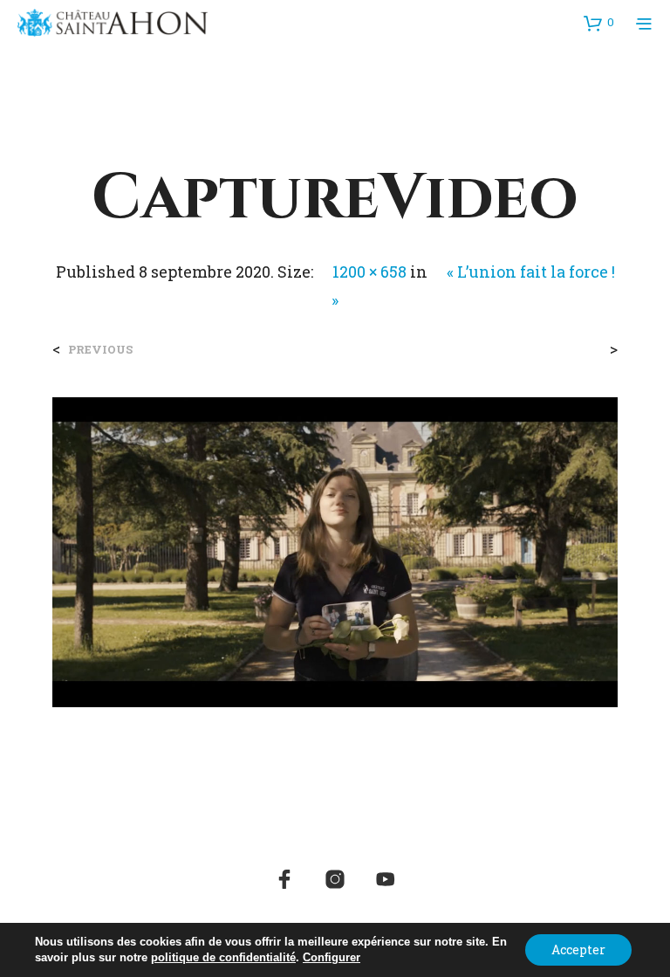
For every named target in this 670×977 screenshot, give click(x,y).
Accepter (578, 949)
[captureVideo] (335, 550)
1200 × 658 (369, 271)
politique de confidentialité (223, 957)
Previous (100, 349)
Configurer (331, 957)
